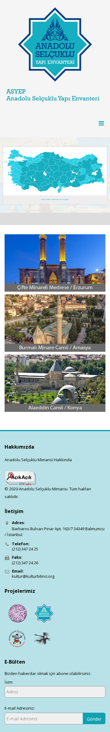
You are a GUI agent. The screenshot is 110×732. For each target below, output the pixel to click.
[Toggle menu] (99, 123)
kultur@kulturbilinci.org (33, 576)
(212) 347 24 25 (25, 549)
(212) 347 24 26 (25, 562)
